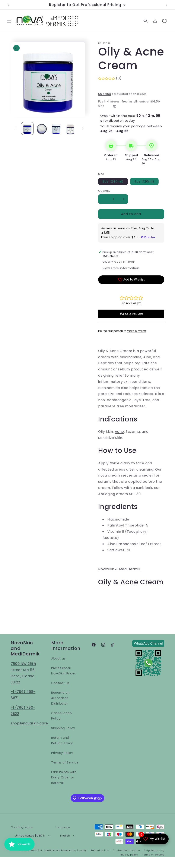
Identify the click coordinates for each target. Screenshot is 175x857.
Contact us (60, 683)
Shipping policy (154, 850)
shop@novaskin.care (29, 723)
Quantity (104, 191)
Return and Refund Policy (62, 740)
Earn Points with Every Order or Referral (64, 777)
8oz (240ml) (113, 181)
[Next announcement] (166, 4)
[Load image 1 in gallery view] (27, 128)
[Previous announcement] (8, 4)
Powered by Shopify (74, 850)
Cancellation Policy (61, 716)
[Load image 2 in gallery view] (42, 128)
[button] (9, 20)
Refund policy (100, 850)
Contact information (126, 850)
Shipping (104, 94)
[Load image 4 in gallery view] (70, 128)
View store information (120, 268)
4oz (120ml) (144, 181)
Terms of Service (65, 762)
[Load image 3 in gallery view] (56, 128)
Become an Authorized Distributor (60, 697)
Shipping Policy (63, 728)
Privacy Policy (62, 753)
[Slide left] (15, 128)
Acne (119, 431)
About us (58, 658)
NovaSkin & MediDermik (119, 569)
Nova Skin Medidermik (45, 850)
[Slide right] (83, 128)
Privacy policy (129, 854)
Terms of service (153, 854)
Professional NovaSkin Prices (63, 671)
